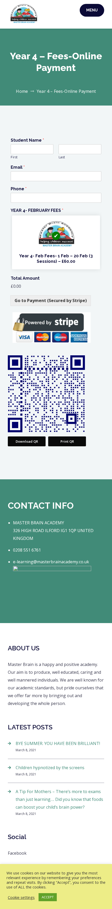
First (14, 157)
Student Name (27, 140)
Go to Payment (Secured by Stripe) (51, 300)
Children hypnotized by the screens (50, 767)
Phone (19, 188)
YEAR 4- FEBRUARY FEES (37, 210)
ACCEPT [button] (48, 897)
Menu (92, 10)
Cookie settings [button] (21, 897)
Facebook (17, 853)
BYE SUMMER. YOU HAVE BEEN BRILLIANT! (58, 743)
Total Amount (25, 278)
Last (62, 157)
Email (18, 167)
